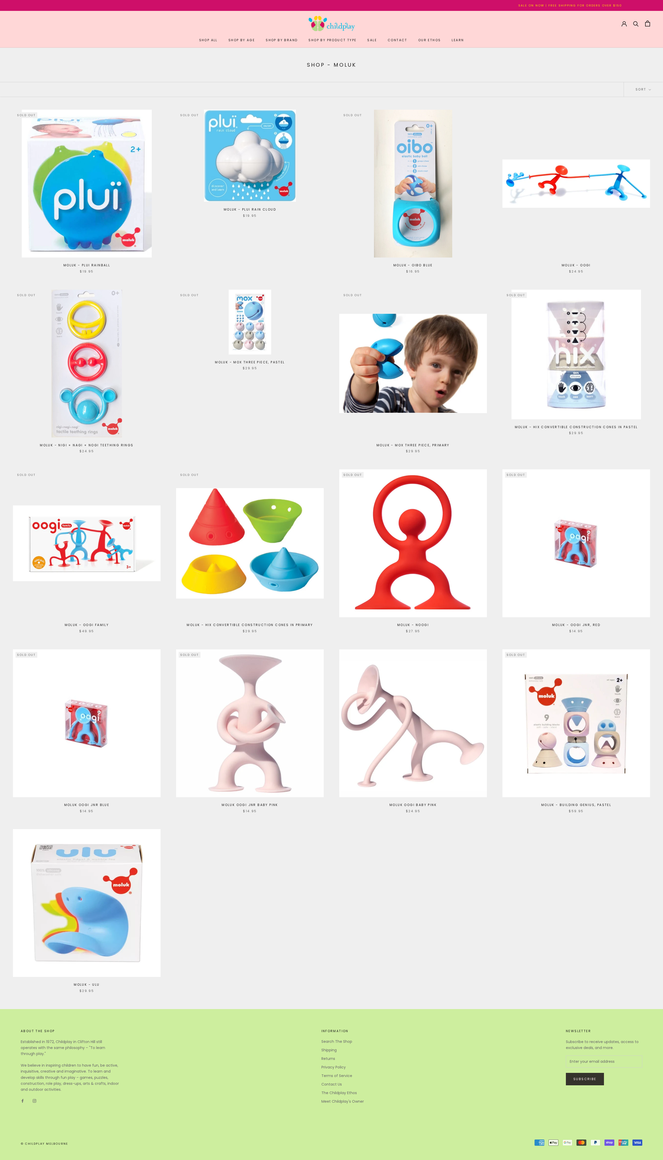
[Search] (636, 23)
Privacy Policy (333, 1067)
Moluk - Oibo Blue (413, 265)
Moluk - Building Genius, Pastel (576, 805)
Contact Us (331, 1084)
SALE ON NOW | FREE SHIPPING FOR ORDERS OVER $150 (474, 5)
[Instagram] (34, 1101)
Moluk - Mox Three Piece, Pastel (250, 362)
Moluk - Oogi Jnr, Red (576, 625)
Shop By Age (241, 40)
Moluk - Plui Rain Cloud (250, 209)
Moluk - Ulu (86, 984)
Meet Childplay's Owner (342, 1101)
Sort (642, 89)
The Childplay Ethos (339, 1092)
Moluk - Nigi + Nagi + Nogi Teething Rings (86, 445)
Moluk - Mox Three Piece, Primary (413, 445)
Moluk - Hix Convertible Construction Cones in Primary (250, 625)
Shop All (208, 40)
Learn (458, 40)
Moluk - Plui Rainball (86, 265)
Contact (397, 40)
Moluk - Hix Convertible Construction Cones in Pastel (576, 427)
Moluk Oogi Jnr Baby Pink (250, 805)
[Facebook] (22, 1101)
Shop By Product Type (332, 40)
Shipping (329, 1050)
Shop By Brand (282, 40)
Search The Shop (336, 1041)
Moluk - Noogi (413, 625)
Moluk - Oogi (576, 265)
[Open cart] (647, 23)
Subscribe (584, 1079)
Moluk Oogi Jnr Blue (87, 805)
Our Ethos (429, 40)
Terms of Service (336, 1075)
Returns (328, 1058)
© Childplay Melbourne (44, 1144)
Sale (372, 40)
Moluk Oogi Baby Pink (413, 805)
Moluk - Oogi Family (87, 625)
